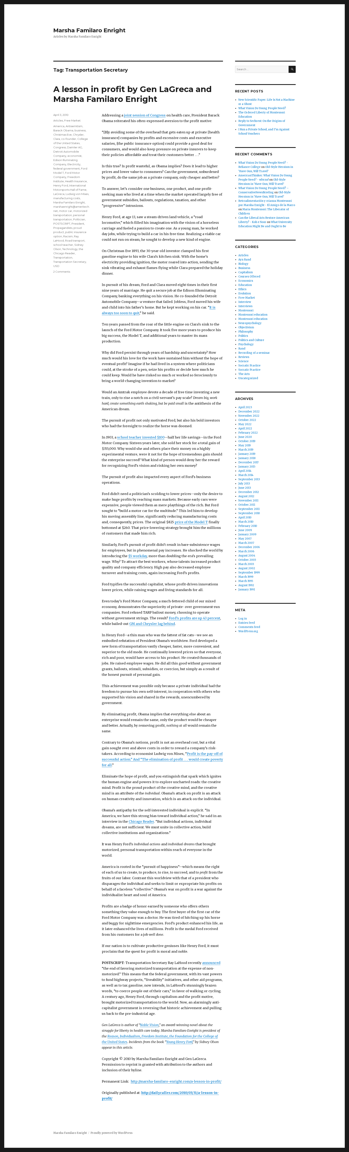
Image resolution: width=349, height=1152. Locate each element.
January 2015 (246, 466)
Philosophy (245, 331)
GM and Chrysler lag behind (152, 624)
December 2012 (248, 492)
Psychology (246, 344)
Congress (59, 147)
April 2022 (245, 428)
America (58, 126)
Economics (245, 281)
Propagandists (62, 227)
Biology (243, 264)
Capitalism (245, 272)
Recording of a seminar (254, 353)
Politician (79, 219)
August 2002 (246, 568)
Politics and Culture (251, 340)
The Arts (244, 374)
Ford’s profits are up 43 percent (194, 618)
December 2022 (249, 411)
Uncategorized (248, 378)
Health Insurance (76, 181)
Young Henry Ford (179, 1042)
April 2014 (244, 471)
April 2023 (245, 407)
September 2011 (249, 509)
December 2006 (249, 547)
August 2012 (246, 496)
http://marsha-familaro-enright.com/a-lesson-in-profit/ (176, 1081)
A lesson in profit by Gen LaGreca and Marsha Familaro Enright (132, 94)
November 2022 (248, 415)
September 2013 (249, 479)
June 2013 (244, 488)
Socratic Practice (249, 365)
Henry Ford (60, 185)
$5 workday (137, 556)
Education (245, 285)
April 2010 (244, 517)
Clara (56, 138)
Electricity (73, 164)
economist (74, 155)
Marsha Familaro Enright (89, 30)
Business (244, 268)
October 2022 (247, 420)
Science (243, 361)
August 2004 (246, 555)
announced (211, 963)
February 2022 (248, 432)
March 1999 (245, 577)
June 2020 (245, 437)
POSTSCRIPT (61, 223)
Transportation (62, 257)
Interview (244, 302)
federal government (66, 168)
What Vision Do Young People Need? (262, 108)
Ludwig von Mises (77, 194)
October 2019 (246, 441)
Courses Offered (249, 276)
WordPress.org (248, 631)
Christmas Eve (62, 134)
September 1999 (249, 572)
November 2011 (248, 500)
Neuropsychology (250, 323)
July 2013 (244, 483)
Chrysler (78, 134)
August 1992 (246, 585)
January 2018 (246, 458)
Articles (58, 120)
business (80, 130)
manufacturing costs (66, 198)
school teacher (63, 244)
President (77, 223)
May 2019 (244, 445)
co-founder (68, 138)
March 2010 (245, 521)
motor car (65, 210)
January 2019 (246, 454)
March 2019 (245, 449)
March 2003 (246, 564)
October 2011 (246, 504)
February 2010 (247, 526)
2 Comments (61, 271)
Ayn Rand (244, 259)
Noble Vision (149, 1025)
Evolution (244, 293)
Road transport (75, 240)
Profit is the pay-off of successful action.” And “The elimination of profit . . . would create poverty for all (162, 759)
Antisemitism (74, 126)
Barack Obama (63, 130)
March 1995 (245, 581)
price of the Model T (191, 522)
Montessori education (252, 314)
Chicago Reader (141, 821)
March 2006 (246, 551)
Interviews (245, 306)
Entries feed (246, 623)
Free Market (72, 120)
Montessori (245, 310)
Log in (242, 618)
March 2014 (245, 475)
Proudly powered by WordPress (111, 1133)
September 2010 (249, 513)
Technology (70, 249)
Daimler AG (74, 147)
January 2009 (247, 534)
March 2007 (246, 543)
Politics (243, 336)
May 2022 (244, 424)
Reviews (243, 357)
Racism (68, 236)
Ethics (242, 289)
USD (56, 266)
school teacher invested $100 (140, 437)
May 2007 (244, 538)
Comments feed (249, 627)
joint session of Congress (145, 115)
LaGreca (58, 194)
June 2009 (245, 530)
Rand (241, 348)
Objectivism (246, 327)
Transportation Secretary (69, 261)
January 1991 (246, 589)
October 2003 (247, 560)
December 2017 (248, 462)
